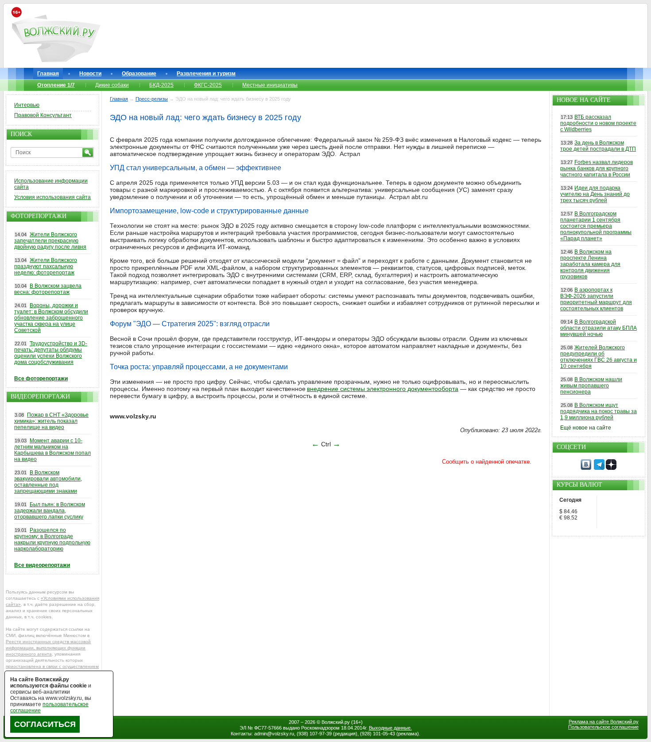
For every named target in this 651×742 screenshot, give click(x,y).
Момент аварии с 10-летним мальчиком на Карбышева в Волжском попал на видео (52, 449)
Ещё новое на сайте (585, 428)
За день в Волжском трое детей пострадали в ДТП (598, 146)
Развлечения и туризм (206, 73)
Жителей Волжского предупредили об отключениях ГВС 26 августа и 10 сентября (598, 356)
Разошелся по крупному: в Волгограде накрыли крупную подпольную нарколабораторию (52, 539)
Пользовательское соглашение (603, 727)
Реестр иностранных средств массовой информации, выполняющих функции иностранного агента (48, 647)
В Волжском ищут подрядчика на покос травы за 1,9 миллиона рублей (598, 411)
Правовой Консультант (43, 115)
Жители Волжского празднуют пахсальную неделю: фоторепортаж (45, 266)
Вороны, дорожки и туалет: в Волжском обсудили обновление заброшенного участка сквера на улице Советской (51, 317)
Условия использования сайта (52, 197)
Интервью (26, 105)
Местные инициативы (270, 85)
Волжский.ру (336, 722)
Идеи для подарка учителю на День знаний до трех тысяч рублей (595, 194)
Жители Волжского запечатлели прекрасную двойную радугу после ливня (50, 240)
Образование (139, 73)
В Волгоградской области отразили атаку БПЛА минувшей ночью (598, 328)
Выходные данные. (390, 727)
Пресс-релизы (152, 99)
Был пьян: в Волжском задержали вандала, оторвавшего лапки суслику (49, 510)
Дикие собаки (112, 85)
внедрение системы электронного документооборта (382, 388)
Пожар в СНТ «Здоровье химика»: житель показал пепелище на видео (51, 421)
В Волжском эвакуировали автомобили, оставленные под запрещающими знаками (48, 481)
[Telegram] (599, 468)
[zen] (611, 468)
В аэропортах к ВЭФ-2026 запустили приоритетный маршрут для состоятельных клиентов (596, 299)
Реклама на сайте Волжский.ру (604, 721)
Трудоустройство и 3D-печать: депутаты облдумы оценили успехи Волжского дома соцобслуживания (50, 352)
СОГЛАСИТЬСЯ (45, 724)
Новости (90, 73)
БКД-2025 (161, 85)
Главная (48, 73)
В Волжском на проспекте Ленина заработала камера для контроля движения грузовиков (590, 264)
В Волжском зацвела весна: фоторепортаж (47, 289)
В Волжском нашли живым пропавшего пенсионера (591, 385)
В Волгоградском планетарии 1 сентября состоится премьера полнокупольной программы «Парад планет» (596, 226)
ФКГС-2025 (208, 85)
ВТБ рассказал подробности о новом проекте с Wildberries (598, 123)
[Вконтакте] (586, 468)
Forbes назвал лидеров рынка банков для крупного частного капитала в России (596, 168)
